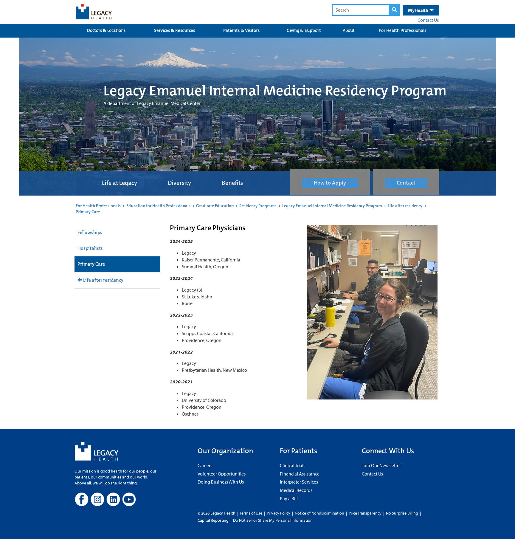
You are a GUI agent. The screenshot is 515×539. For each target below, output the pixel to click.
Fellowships (89, 232)
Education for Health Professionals (158, 205)
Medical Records (296, 490)
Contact (406, 182)
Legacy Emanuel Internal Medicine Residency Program (332, 205)
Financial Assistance (299, 474)
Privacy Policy (278, 513)
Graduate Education (215, 205)
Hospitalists (90, 248)
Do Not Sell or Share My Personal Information (273, 520)
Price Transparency (365, 513)
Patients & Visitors (241, 30)
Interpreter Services (299, 482)
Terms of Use (251, 513)
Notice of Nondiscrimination (319, 513)
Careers (205, 465)
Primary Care (91, 264)
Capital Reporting (213, 520)
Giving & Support (304, 30)
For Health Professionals (402, 30)
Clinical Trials (292, 465)
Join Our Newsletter (381, 465)
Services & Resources (174, 30)
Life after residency (405, 205)
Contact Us (428, 20)
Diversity (179, 183)
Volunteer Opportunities (222, 474)
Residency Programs (258, 205)
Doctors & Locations (106, 30)
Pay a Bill (289, 498)
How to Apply (330, 182)
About (349, 30)
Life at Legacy (119, 183)
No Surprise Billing (402, 513)
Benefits (232, 183)
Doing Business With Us (221, 482)
